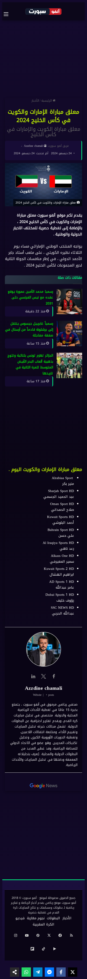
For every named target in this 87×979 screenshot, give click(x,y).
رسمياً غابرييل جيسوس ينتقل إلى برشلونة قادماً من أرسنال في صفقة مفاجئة (29, 329)
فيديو (20, 918)
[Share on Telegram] (37, 972)
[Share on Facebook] (61, 972)
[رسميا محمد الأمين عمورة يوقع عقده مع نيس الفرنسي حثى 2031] (69, 301)
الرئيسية (47, 101)
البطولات (53, 918)
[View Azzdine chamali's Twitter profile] (44, 676)
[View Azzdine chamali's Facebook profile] (54, 676)
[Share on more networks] (14, 972)
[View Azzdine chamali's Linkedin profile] (33, 676)
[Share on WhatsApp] (26, 972)
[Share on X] (72, 972)
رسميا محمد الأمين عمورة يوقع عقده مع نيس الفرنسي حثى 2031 (30, 298)
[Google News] (43, 786)
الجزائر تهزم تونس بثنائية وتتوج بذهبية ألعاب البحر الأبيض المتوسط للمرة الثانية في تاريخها (30, 365)
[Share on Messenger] (49, 972)
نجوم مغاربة (36, 918)
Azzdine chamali (33, 145)
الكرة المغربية (43, 924)
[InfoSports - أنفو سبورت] (43, 11)
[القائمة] (8, 14)
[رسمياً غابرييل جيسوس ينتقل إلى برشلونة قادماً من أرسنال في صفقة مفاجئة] (69, 333)
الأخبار (35, 101)
